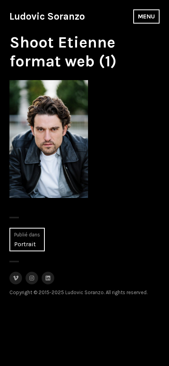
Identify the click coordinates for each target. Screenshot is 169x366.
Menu (146, 16)
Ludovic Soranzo (47, 16)
